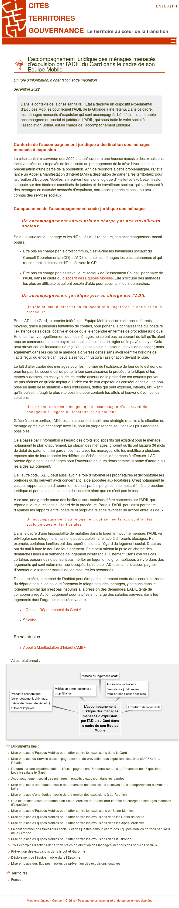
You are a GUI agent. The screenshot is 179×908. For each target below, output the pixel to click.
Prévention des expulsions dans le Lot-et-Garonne (48, 851)
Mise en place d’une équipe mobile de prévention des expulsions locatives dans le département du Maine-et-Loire (91, 786)
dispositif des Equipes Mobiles (87, 278)
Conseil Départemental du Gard (52, 609)
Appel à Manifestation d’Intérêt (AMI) (53, 647)
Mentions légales (38, 900)
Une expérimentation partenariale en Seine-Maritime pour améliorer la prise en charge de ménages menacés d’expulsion (91, 802)
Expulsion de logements (144, 707)
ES (166, 6)
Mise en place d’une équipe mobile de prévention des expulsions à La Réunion (69, 794)
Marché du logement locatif (100, 675)
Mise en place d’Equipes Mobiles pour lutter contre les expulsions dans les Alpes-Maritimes (78, 822)
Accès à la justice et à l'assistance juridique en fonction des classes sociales (126, 689)
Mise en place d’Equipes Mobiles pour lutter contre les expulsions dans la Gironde (71, 839)
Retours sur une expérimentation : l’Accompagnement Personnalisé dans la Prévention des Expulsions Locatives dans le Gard (86, 770)
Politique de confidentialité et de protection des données (115, 900)
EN (158, 6)
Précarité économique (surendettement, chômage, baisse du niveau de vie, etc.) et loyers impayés (30, 700)
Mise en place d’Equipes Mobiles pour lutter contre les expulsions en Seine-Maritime (72, 810)
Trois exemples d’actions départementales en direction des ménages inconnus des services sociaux (84, 845)
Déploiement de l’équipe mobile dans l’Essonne (45, 857)
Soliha (31, 619)
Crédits (70, 900)
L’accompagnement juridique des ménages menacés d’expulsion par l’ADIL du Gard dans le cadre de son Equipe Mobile (100, 718)
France (16, 879)
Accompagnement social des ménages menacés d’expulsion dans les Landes (67, 778)
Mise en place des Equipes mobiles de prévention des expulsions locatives (65, 863)
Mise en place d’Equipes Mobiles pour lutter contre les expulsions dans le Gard (69, 752)
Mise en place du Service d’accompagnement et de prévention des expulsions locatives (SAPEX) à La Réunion (85, 760)
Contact (57, 900)
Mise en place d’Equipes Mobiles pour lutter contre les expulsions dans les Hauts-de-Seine (77, 816)
